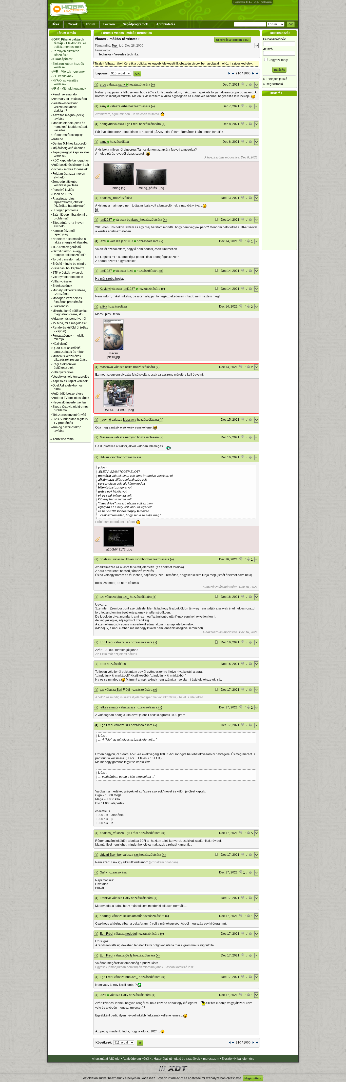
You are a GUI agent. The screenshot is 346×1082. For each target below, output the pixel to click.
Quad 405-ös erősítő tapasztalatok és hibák (68, 349)
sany (121, 84)
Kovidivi (105, 289)
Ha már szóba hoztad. (110, 278)
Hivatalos (101, 884)
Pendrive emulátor (65, 94)
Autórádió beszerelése (67, 393)
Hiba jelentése (244, 1058)
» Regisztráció (273, 84)
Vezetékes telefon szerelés (70, 376)
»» (140, 1042)
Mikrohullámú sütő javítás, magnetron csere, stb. (70, 312)
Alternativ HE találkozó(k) (69, 99)
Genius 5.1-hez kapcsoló (69, 143)
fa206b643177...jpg (118, 549)
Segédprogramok (135, 24)
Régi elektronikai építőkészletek (64, 366)
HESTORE (253, 2)
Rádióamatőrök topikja (68, 135)
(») (153, 84)
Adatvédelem (132, 1058)
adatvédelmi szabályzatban (207, 1078)
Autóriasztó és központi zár (70, 165)
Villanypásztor (62, 281)
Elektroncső (60, 306)
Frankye (105, 898)
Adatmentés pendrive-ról (69, 318)
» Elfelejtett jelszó (275, 79)
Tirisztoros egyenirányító (69, 415)
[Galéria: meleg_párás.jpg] (151, 184)
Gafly (103, 872)
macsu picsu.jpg (113, 355)
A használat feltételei (106, 1058)
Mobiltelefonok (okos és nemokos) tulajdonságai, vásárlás (70, 126)
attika (103, 306)
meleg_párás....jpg (151, 188)
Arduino (57, 139)
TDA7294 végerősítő (66, 247)
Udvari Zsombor (111, 457)
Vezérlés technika (126, 54)
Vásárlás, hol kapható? (68, 268)
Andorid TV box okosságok (70, 398)
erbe (103, 84)
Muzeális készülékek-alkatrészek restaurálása (69, 357)
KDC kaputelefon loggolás (70, 160)
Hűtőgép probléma (65, 210)
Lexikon (109, 24)
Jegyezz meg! (278, 60)
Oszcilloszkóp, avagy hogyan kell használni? (69, 253)
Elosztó (227, 1058)
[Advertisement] (280, 173)
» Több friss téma (62, 439)
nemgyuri (106, 124)
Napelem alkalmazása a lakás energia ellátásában (70, 240)
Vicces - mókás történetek (70, 169)
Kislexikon (266, 2)
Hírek (56, 24)
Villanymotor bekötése (67, 277)
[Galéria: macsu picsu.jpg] (113, 349)
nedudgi (105, 916)
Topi (115, 45)
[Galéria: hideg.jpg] (118, 184)
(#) (96, 84)
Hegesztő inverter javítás (69, 402)
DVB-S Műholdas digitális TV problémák (70, 420)
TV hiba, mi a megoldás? (69, 323)
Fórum (90, 24)
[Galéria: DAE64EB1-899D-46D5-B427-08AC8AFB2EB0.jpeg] (118, 406)
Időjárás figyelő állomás (68, 148)
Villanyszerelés (62, 372)
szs (102, 597)
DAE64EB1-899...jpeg (119, 410)
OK (291, 24)
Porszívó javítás (63, 190)
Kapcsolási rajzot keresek (70, 381)
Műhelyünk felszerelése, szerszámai (69, 292)
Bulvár (99, 888)
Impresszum (210, 1058)
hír (97, 209)
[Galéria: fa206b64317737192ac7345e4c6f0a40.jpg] (118, 545)
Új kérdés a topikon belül (232, 39)
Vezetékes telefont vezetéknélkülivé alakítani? (65, 106)
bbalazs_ (106, 198)
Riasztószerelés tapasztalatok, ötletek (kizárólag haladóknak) (68, 202)
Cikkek (73, 24)
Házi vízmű (60, 343)
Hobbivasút (239, 2)
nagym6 (105, 419)
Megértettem (252, 1078)
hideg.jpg (118, 188)
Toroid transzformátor (67, 259)
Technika (105, 54)
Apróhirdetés (165, 24)
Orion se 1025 (62, 194)
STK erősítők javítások (67, 272)
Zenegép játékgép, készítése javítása (65, 183)
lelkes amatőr (109, 707)
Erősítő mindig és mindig (69, 264)
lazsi (103, 241)
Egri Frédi (131, 124)
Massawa (106, 367)
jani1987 (106, 219)
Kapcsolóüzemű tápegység (63, 232)
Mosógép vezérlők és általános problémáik (67, 299)
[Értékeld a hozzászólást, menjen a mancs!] (243, 85)
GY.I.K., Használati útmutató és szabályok (171, 1058)
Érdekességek (62, 286)
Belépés (279, 69)
